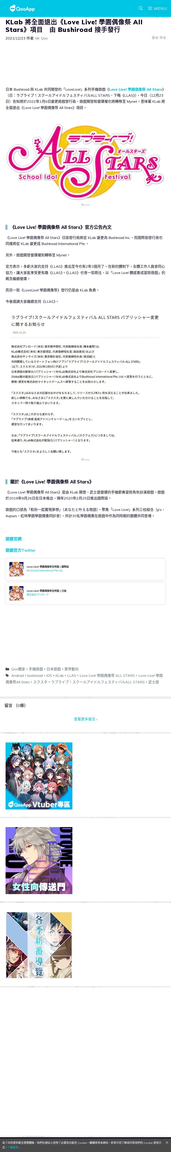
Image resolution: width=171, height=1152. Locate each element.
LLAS (71, 675)
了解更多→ (14, 1147)
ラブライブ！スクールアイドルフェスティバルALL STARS (98, 682)
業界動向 (71, 669)
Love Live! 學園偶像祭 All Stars (135, 89)
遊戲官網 (14, 539)
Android (17, 675)
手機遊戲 (36, 669)
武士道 (153, 682)
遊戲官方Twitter (21, 550)
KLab (59, 675)
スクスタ (40, 682)
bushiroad (35, 675)
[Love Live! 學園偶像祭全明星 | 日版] (85, 593)
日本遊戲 (54, 669)
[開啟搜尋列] (140, 8)
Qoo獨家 (18, 669)
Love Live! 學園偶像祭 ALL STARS (107, 675)
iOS (49, 675)
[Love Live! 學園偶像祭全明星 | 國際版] (85, 569)
